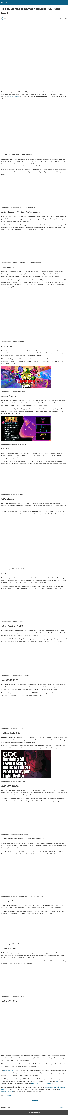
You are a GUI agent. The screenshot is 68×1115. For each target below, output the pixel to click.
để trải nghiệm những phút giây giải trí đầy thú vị (44, 1083)
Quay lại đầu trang (62, 1107)
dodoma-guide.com (13, 96)
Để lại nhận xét (34, 1100)
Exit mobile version (34, 1112)
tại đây (57, 1081)
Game (9, 1095)
